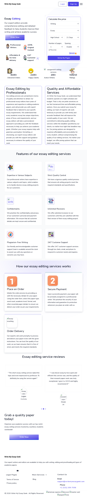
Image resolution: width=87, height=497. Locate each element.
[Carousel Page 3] (45, 408)
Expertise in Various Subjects (19, 175)
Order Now (14, 37)
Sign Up (73, 4)
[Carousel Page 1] (41, 408)
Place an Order (15, 289)
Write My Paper (64, 58)
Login (62, 4)
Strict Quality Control (57, 175)
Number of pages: (55, 43)
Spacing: (68, 43)
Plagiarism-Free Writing (17, 242)
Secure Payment (57, 289)
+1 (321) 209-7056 (68, 487)
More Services (38, 475)
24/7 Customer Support (58, 242)
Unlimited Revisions (56, 209)
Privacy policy (12, 483)
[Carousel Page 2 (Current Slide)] (43, 409)
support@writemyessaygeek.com (71, 481)
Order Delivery (15, 331)
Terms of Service (13, 479)
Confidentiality (13, 209)
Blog (34, 479)
